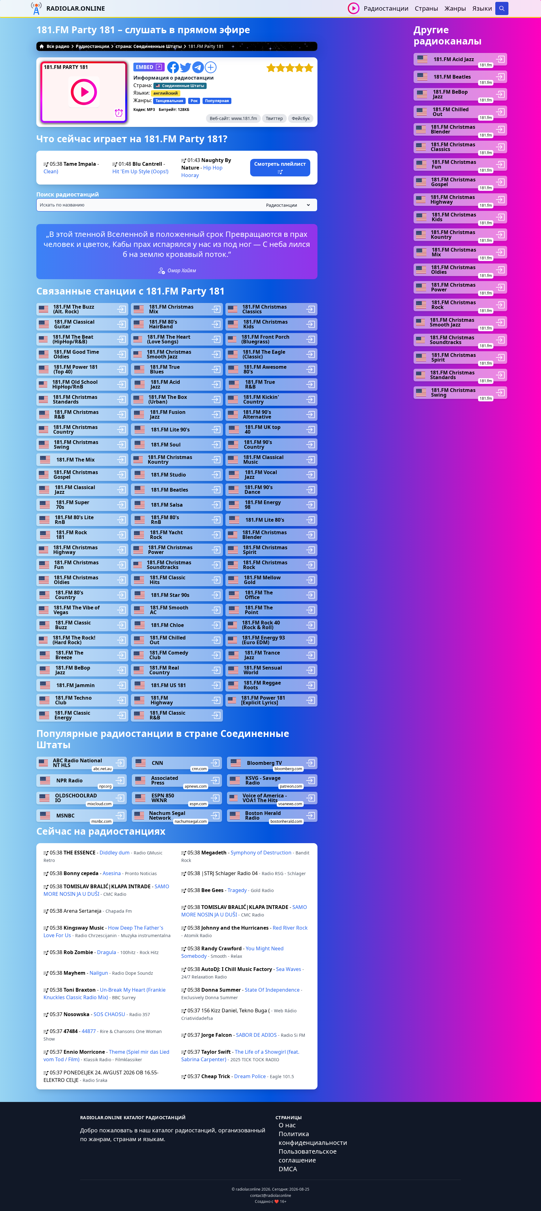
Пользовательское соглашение (308, 1155)
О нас (287, 1125)
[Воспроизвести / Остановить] (354, 8)
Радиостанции (386, 8)
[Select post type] (286, 205)
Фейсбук (301, 118)
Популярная (217, 100)
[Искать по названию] (176, 204)
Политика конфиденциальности (313, 1138)
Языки (482, 8)
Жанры (455, 8)
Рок (194, 100)
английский (165, 93)
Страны (426, 8)
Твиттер (274, 118)
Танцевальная (169, 100)
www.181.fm (244, 118)
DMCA (288, 1169)
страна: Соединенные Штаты (149, 46)
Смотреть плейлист (280, 163)
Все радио (58, 46)
